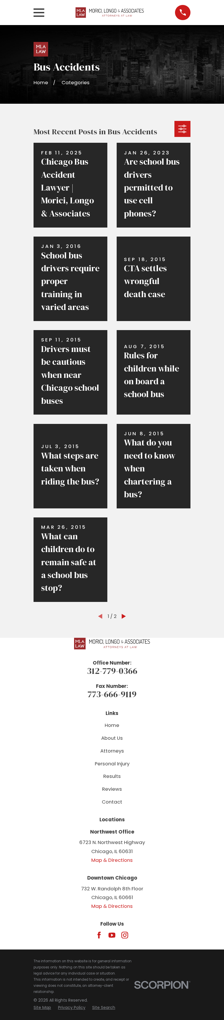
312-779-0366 (112, 671)
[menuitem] (42, 1007)
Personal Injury (112, 763)
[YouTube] (111, 935)
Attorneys (112, 750)
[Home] (110, 12)
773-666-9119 (112, 694)
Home (112, 725)
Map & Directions (112, 860)
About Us (112, 737)
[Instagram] (124, 935)
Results (112, 776)
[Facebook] (99, 935)
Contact (112, 801)
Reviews (112, 788)
